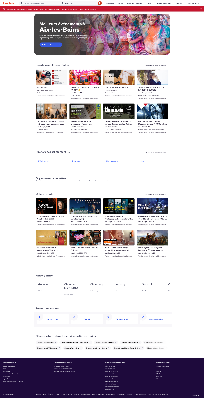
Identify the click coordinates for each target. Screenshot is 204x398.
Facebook (158, 371)
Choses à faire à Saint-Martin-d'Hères (127, 348)
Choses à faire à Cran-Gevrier (96, 348)
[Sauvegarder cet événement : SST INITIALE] (59, 82)
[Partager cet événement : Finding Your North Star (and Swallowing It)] (98, 211)
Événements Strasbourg (112, 386)
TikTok (158, 379)
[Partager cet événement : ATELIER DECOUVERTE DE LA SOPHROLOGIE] (165, 82)
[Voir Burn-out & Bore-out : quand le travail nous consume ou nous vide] (51, 111)
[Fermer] (201, 9)
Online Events (44, 193)
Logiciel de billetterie (9, 366)
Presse (63, 394)
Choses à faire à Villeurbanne (47, 348)
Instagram (159, 376)
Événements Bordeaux (111, 381)
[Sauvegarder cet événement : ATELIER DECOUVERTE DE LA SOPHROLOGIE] (160, 82)
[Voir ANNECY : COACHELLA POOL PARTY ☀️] (85, 77)
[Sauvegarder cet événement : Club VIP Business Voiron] (126, 82)
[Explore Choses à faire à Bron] (81, 348)
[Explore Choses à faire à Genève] (56, 342)
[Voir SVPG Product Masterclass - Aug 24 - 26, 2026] (51, 206)
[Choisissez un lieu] (63, 3)
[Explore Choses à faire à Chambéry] (116, 342)
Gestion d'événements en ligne (63, 369)
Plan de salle (6, 371)
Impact (70, 394)
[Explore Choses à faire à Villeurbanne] (59, 348)
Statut (93, 394)
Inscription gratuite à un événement (64, 371)
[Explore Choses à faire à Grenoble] (164, 342)
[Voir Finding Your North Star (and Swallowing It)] (85, 206)
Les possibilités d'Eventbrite (11, 374)
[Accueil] (8, 3)
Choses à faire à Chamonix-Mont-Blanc (74, 342)
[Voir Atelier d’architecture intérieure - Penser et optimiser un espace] (85, 111)
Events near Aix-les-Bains (52, 65)
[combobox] (81, 3)
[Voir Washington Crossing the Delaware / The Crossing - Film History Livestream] (152, 237)
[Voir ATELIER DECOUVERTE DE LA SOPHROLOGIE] (152, 77)
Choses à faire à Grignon (155, 348)
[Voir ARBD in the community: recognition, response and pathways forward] (119, 237)
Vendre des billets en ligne (61, 366)
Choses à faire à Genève (45, 342)
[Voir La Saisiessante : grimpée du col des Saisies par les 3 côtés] (119, 111)
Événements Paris (110, 366)
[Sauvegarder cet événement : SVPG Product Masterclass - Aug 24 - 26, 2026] (59, 211)
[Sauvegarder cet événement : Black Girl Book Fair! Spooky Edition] (93, 242)
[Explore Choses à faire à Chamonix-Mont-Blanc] (90, 342)
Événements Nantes (110, 384)
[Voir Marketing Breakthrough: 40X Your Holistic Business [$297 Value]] (152, 206)
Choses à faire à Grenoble (153, 342)
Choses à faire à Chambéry (104, 342)
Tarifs (4, 369)
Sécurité (76, 394)
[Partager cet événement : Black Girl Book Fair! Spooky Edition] (98, 242)
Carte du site (6, 376)
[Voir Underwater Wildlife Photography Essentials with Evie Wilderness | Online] (119, 206)
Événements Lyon (110, 369)
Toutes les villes (109, 389)
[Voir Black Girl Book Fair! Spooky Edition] (85, 237)
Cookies (129, 394)
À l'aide (50, 394)
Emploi (57, 394)
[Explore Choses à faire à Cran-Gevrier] (109, 348)
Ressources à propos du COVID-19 (13, 381)
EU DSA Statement (140, 394)
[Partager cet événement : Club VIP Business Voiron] (131, 82)
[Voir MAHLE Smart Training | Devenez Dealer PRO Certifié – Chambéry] (152, 111)
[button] (150, 3)
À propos (38, 394)
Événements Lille (110, 374)
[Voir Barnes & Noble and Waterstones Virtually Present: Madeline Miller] (51, 237)
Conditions (101, 394)
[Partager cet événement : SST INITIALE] (64, 82)
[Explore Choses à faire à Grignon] (166, 348)
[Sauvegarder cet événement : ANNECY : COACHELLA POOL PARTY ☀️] (93, 82)
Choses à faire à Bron (71, 348)
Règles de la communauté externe (13, 379)
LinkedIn (158, 374)
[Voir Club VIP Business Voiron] (119, 77)
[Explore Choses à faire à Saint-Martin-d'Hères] (142, 348)
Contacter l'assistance (162, 366)
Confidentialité (110, 394)
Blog (44, 394)
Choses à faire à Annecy (129, 342)
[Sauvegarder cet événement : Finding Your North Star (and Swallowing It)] (93, 211)
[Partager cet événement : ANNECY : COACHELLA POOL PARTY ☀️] (98, 82)
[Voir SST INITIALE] (51, 77)
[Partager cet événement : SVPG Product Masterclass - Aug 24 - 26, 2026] (64, 211)
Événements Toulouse (111, 376)
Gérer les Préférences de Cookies (158, 394)
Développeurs (85, 394)
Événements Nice (110, 379)
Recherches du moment (51, 151)
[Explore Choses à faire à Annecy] (140, 342)
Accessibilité (121, 394)
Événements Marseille (111, 371)
